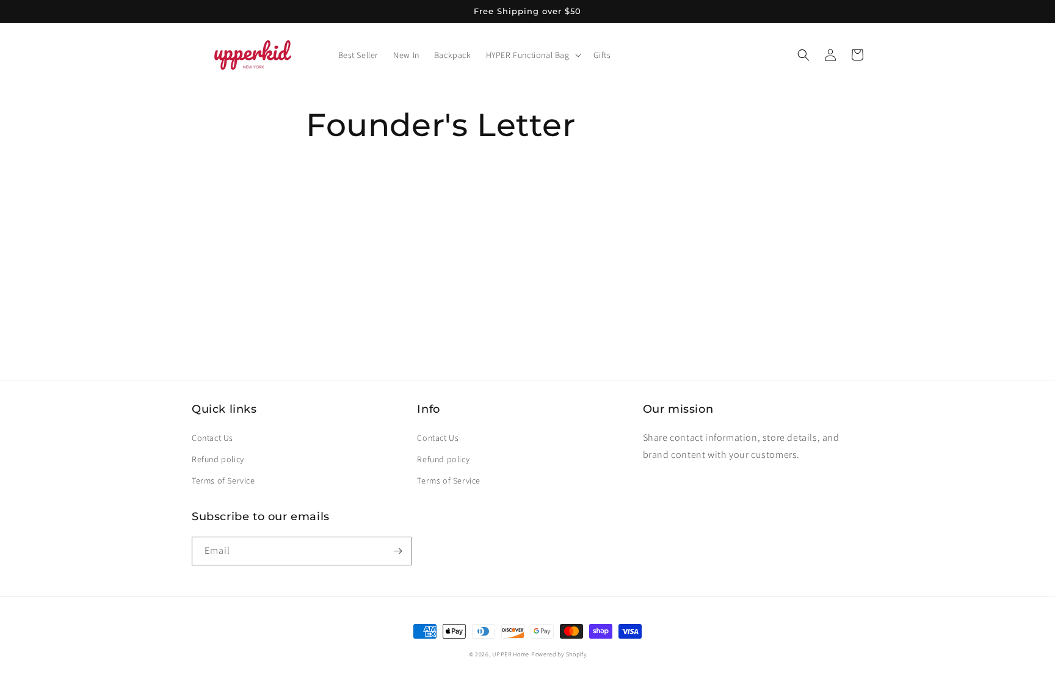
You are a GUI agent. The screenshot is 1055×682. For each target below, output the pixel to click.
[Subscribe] (397, 551)
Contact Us (212, 437)
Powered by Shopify (559, 654)
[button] (532, 55)
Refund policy (218, 459)
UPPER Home (510, 654)
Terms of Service (223, 480)
